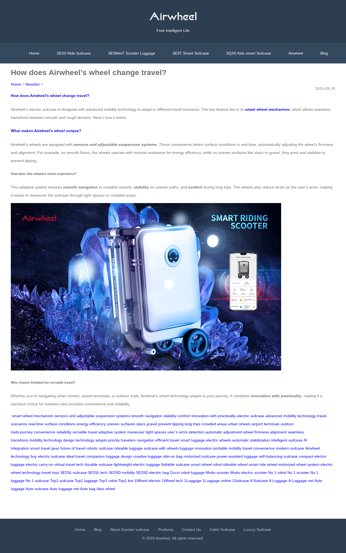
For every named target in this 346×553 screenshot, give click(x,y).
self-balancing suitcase (278, 456)
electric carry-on (39, 464)
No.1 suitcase (37, 480)
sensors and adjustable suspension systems (92, 416)
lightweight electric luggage (137, 464)
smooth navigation (146, 416)
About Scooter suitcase (129, 529)
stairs (140, 424)
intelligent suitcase (286, 440)
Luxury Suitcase (257, 529)
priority (114, 440)
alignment (278, 432)
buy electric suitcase (48, 456)
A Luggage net (300, 480)
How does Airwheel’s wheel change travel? (50, 95)
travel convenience (258, 448)
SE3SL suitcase (73, 472)
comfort (183, 416)
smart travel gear (44, 448)
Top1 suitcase (62, 480)
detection (196, 432)
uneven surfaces (121, 424)
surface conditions (60, 424)
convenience (44, 432)
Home (34, 53)
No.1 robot (277, 472)
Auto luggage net (64, 489)
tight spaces (156, 432)
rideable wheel (235, 464)
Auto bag (87, 489)
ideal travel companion (85, 456)
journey (26, 432)
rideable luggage (128, 448)
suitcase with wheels (161, 448)
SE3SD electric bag (152, 472)
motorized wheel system (299, 464)
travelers (128, 440)
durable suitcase (99, 464)
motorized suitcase (200, 456)
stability (170, 416)
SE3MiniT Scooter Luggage (131, 53)
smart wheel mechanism (33, 416)
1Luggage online (216, 480)
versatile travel (84, 432)
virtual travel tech (69, 464)
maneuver (136, 432)
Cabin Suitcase (222, 529)
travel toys (50, 472)
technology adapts (91, 440)
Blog (324, 53)
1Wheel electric (147, 480)
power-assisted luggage (237, 456)
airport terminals (266, 424)
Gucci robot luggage (187, 472)
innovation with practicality (213, 416)
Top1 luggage (86, 480)
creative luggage (147, 456)
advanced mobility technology (290, 416)
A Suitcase (259, 480)
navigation (145, 440)
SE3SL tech (98, 472)
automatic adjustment (223, 432)
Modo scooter (217, 472)
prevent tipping (171, 424)
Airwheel (295, 53)
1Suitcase (240, 480)
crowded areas (214, 424)
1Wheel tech (172, 480)
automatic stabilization (251, 440)
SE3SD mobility (122, 472)
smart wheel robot (206, 464)
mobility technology (45, 440)
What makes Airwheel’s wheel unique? (46, 131)
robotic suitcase (99, 448)
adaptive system (112, 432)
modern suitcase (290, 448)
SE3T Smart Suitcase (190, 53)
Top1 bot (125, 480)
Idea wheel (106, 489)
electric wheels (218, 440)
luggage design (119, 456)
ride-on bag (172, 456)
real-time (36, 424)
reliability (63, 432)
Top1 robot (108, 480)
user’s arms (177, 432)
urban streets (239, 424)
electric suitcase (250, 416)
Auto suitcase (37, 489)
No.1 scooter (298, 472)
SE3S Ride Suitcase (74, 53)
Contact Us (191, 529)
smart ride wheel (263, 464)
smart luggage (192, 440)
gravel (152, 424)
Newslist (32, 84)
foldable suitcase (175, 464)
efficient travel (167, 440)
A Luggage (278, 480)
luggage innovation (196, 448)
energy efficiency (91, 424)
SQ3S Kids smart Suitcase (248, 53)
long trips (192, 424)
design (69, 440)
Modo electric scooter (248, 472)
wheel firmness (256, 432)
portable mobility (227, 448)
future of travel (72, 448)
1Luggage (192, 480)
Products (165, 529)
